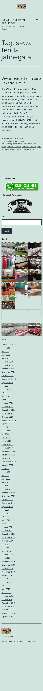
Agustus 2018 (7, 617)
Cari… (4, 217)
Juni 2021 (6, 513)
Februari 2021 (7, 527)
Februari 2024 (7, 403)
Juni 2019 (6, 582)
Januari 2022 (7, 489)
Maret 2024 (7, 400)
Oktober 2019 (7, 568)
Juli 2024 (5, 386)
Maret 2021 (6, 524)
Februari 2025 (7, 362)
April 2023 (6, 438)
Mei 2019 (5, 586)
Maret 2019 (6, 592)
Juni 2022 (6, 472)
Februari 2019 (7, 596)
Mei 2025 (5, 351)
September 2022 (9, 462)
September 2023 (9, 420)
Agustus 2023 (7, 424)
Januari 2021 (7, 531)
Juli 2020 (5, 544)
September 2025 (9, 345)
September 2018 (8, 613)
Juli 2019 (5, 579)
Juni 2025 (6, 348)
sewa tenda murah (22, 149)
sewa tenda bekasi (14, 147)
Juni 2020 (6, 548)
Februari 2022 (7, 486)
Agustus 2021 (7, 506)
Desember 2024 (8, 369)
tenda (32, 149)
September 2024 (9, 379)
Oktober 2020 (7, 541)
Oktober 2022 (7, 458)
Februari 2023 (7, 444)
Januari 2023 (7, 448)
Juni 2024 (6, 389)
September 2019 (8, 572)
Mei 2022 (5, 475)
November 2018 (8, 606)
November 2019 (8, 565)
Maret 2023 (6, 441)
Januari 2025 (7, 365)
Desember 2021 (8, 493)
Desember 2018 (8, 603)
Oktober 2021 (7, 499)
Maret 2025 (6, 358)
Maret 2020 (6, 551)
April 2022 (6, 479)
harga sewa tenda (15, 144)
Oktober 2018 (7, 610)
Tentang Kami (7, 637)
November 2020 (8, 537)
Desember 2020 (8, 534)
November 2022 (8, 455)
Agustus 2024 (7, 382)
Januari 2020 (7, 558)
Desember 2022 (8, 451)
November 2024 (8, 372)
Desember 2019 (8, 562)
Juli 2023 (5, 427)
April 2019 (6, 589)
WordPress (32, 641)
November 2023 (8, 413)
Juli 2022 (5, 468)
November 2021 (8, 496)
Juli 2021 (5, 510)
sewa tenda (22, 141)
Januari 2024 (7, 406)
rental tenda (27, 144)
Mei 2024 (6, 393)
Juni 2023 (6, 431)
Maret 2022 (6, 482)
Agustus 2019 (7, 575)
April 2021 (6, 520)
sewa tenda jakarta (29, 147)
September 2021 (8, 503)
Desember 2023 (8, 410)
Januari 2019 (7, 599)
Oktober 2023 (7, 417)
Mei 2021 (5, 517)
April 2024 (6, 396)
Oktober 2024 (8, 375)
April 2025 (6, 355)
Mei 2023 (5, 434)
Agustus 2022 (7, 465)
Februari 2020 (7, 555)
